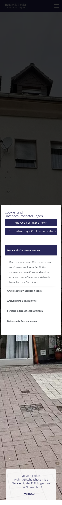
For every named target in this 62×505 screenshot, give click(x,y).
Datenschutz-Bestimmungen (22, 321)
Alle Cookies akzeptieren (31, 222)
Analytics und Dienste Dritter (22, 300)
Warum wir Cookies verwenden (23, 250)
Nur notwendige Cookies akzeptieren (33, 231)
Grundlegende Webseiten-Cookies (24, 290)
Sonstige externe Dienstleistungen (25, 310)
